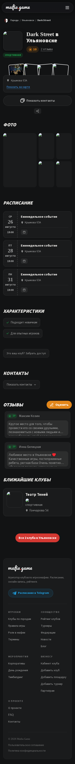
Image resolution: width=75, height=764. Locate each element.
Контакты (14, 721)
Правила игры (16, 625)
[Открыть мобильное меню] (67, 7)
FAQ (11, 714)
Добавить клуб (50, 670)
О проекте (15, 707)
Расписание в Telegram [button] (33, 593)
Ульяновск (28, 20)
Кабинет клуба (50, 663)
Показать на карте (18, 86)
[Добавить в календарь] (24, 232)
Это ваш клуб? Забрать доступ (26, 353)
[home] (18, 7)
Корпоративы (16, 663)
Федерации (48, 632)
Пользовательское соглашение (26, 745)
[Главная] (6, 20)
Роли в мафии (16, 632)
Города (14, 20)
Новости (46, 639)
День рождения (18, 670)
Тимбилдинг (15, 677)
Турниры (46, 625)
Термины (13, 639)
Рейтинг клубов (50, 618)
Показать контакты (40, 101)
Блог (43, 646)
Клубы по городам (19, 618)
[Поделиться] (37, 111)
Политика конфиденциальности (27, 750)
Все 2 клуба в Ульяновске (37, 538)
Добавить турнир (52, 683)
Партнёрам (47, 690)
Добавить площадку (53, 677)
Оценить (62, 405)
